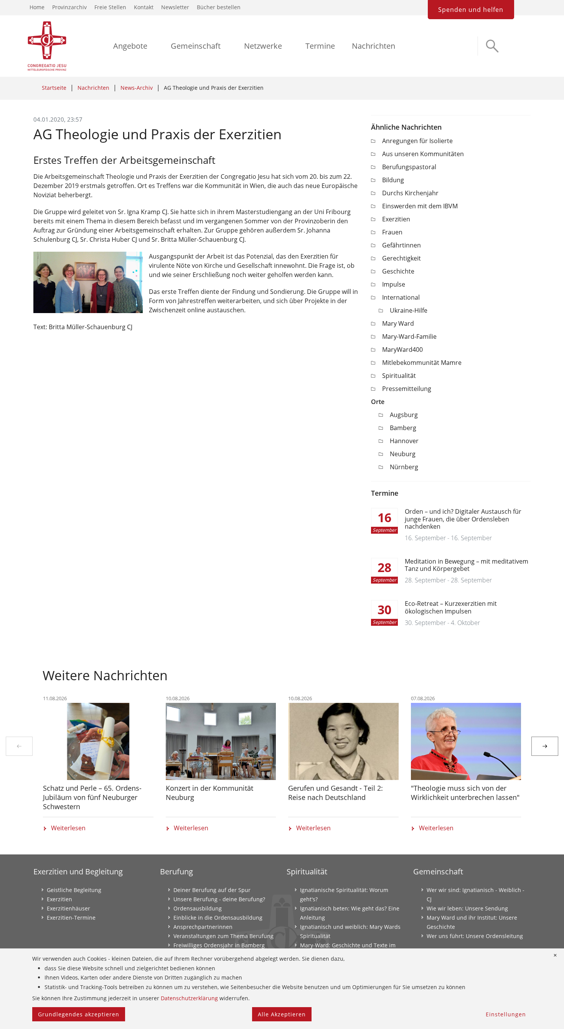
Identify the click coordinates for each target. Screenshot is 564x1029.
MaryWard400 (402, 349)
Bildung (393, 180)
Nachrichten (373, 46)
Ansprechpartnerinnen (203, 926)
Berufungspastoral (409, 167)
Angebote (130, 46)
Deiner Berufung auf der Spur (212, 890)
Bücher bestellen (219, 7)
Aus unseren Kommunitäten (423, 154)
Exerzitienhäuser (68, 908)
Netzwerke (263, 46)
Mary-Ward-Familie (409, 336)
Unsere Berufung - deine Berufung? (219, 899)
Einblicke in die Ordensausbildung (217, 917)
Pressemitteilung (406, 388)
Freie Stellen (110, 7)
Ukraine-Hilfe (408, 310)
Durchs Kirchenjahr (410, 193)
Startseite (54, 87)
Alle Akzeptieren (282, 1014)
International (401, 297)
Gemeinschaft (196, 46)
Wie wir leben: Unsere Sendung (467, 908)
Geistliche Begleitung (74, 890)
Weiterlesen (68, 828)
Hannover (404, 441)
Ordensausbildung (197, 908)
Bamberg (403, 428)
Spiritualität (399, 375)
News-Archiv (136, 87)
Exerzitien (396, 219)
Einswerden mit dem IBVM (420, 206)
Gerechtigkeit (401, 258)
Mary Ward (398, 323)
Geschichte (398, 271)
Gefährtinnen (401, 245)
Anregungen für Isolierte (417, 141)
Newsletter (175, 7)
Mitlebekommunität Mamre (422, 362)
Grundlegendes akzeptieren (78, 1014)
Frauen (392, 232)
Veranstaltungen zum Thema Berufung (223, 936)
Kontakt (143, 7)
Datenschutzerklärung (189, 998)
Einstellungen (506, 1014)
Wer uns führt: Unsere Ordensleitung (475, 936)
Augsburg (404, 415)
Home (37, 7)
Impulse (393, 284)
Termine (320, 46)
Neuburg (403, 454)
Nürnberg (404, 467)
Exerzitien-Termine (71, 917)
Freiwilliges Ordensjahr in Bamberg (219, 945)
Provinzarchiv (69, 7)
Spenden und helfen (470, 9)
